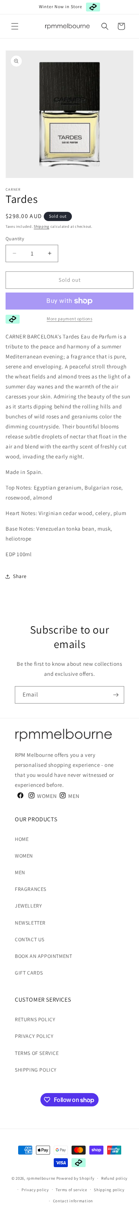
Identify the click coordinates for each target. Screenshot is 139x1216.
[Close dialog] (136, 585)
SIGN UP (45, 632)
